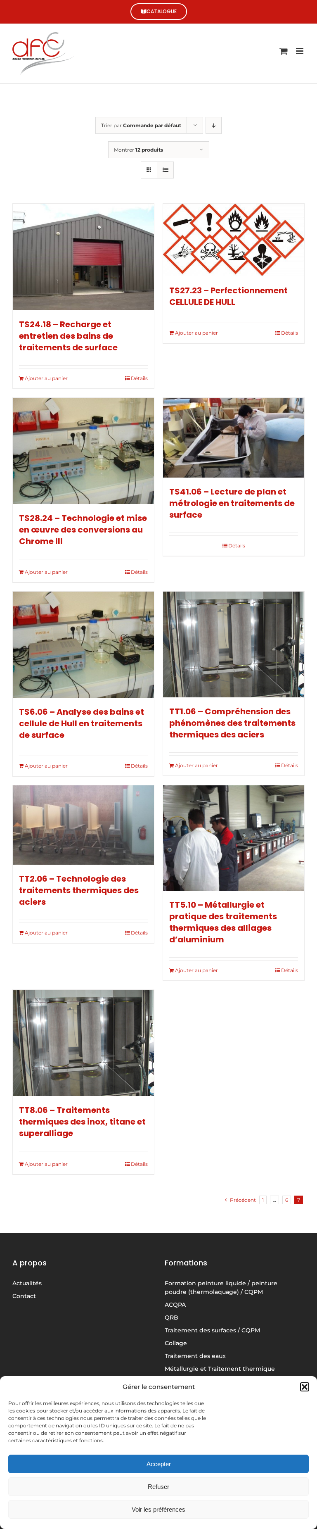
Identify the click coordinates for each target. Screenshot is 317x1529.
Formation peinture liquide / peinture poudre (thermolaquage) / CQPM (221, 1287)
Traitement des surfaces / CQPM (212, 1330)
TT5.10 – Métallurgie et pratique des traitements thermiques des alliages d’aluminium (223, 922)
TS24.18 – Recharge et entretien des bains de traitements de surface (68, 336)
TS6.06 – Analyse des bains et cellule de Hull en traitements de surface (81, 723)
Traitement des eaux (195, 1356)
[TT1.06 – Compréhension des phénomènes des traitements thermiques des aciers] (233, 645)
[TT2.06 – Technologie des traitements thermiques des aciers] (83, 825)
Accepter (159, 1463)
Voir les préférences (158, 1509)
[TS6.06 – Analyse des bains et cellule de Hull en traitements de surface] (83, 645)
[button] (304, 1387)
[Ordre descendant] (214, 125)
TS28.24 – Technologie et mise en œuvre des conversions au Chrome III (83, 529)
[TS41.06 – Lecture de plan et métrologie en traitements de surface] (233, 438)
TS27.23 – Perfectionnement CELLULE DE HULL (228, 296)
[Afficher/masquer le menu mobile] (300, 51)
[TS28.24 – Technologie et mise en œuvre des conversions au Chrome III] (83, 451)
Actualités (27, 1283)
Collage (176, 1343)
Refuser (158, 1486)
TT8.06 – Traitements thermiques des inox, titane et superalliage (82, 1121)
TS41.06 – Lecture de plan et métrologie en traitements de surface (232, 503)
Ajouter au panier (46, 378)
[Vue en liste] (165, 170)
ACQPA (175, 1304)
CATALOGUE (162, 11)
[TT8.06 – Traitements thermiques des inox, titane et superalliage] (83, 1043)
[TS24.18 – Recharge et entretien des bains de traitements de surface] (83, 257)
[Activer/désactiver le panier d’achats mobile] (283, 51)
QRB (171, 1317)
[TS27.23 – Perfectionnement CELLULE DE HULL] (233, 240)
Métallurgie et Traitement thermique (220, 1368)
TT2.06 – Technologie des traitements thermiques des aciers (79, 890)
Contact (24, 1296)
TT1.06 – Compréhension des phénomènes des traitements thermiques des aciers (232, 723)
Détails (139, 378)
